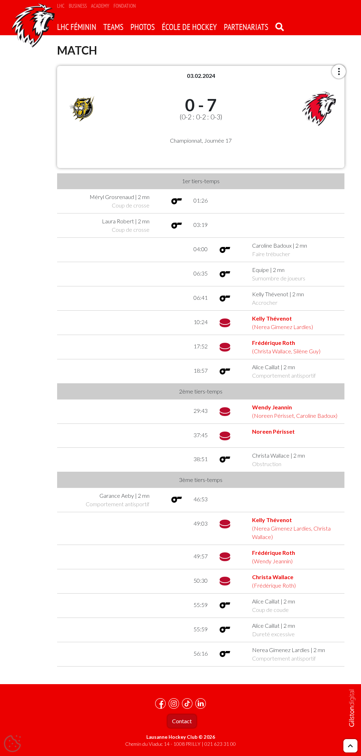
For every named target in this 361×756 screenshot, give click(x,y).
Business (78, 5)
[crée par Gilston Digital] (352, 708)
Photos (142, 26)
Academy (100, 5)
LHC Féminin (76, 26)
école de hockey (189, 26)
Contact (182, 721)
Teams (113, 26)
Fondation (125, 5)
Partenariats (246, 26)
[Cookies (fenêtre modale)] (12, 744)
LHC (61, 5)
